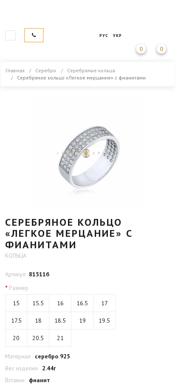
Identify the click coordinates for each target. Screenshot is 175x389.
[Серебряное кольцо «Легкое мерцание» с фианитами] (87, 153)
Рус (103, 35)
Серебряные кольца (91, 70)
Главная (87, 15)
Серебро (45, 70)
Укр (117, 35)
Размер (18, 288)
